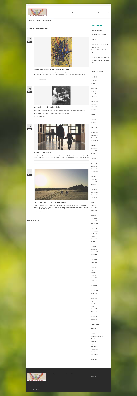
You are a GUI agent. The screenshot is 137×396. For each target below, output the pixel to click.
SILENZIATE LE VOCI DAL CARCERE (99, 5)
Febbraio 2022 (94, 218)
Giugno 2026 (94, 86)
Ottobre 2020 (94, 257)
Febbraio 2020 (94, 277)
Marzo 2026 (93, 93)
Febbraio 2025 (94, 127)
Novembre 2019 (94, 285)
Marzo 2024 (93, 155)
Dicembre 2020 (94, 251)
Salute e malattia (94, 349)
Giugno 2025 (94, 117)
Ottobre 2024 (94, 137)
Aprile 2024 (93, 153)
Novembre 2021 (94, 225)
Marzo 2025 (93, 124)
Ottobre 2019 (94, 288)
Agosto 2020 (94, 262)
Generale (93, 338)
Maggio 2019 (94, 301)
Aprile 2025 (93, 122)
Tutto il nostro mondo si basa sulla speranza (51, 202)
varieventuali (64, 373)
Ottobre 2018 (94, 319)
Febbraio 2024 (94, 158)
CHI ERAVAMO (87, 5)
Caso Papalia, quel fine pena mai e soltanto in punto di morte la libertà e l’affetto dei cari (99, 37)
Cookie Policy (94, 376)
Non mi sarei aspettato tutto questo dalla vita (51, 69)
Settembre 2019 (94, 290)
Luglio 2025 (93, 114)
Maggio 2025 (94, 119)
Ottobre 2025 (94, 106)
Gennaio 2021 (94, 249)
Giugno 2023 (94, 179)
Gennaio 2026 (94, 98)
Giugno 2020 (94, 267)
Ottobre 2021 (94, 228)
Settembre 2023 (94, 171)
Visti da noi (93, 357)
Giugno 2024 (94, 148)
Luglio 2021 (93, 236)
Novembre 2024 (94, 135)
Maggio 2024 (94, 150)
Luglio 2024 (93, 145)
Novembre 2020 (94, 254)
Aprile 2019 (93, 303)
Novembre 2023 (94, 166)
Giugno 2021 (94, 238)
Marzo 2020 (93, 275)
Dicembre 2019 (94, 282)
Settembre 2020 (94, 259)
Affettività (42, 116)
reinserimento (94, 346)
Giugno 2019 (94, 298)
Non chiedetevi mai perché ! (44, 152)
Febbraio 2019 (94, 308)
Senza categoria (94, 351)
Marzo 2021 (93, 244)
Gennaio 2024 (94, 161)
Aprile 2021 (93, 241)
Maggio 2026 (94, 88)
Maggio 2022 (94, 210)
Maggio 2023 (94, 181)
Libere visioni (94, 341)
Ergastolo (93, 333)
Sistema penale (94, 354)
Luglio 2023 (93, 176)
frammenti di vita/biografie (97, 336)
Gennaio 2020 (94, 280)
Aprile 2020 (93, 272)
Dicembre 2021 (94, 223)
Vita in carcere (43, 79)
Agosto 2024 (94, 143)
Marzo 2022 (93, 215)
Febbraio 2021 (94, 246)
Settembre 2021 (94, 231)
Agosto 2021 (94, 233)
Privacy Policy (94, 373)
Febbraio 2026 (94, 96)
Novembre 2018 (94, 316)
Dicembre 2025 (94, 101)
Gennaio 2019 (94, 311)
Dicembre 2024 (94, 132)
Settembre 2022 (94, 200)
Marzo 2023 (93, 184)
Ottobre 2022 (94, 197)
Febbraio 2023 (94, 187)
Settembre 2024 (94, 140)
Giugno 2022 (94, 207)
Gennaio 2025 (94, 130)
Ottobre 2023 (94, 168)
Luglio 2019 (93, 295)
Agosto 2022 (94, 202)
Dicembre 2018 (94, 314)
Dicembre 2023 (94, 163)
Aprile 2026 (93, 91)
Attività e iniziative (95, 331)
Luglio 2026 (93, 83)
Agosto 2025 (94, 111)
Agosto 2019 (94, 293)
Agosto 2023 (94, 174)
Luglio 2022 (93, 205)
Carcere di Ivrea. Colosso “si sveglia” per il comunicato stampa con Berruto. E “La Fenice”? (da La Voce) (100, 44)
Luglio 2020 (93, 264)
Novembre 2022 (94, 194)
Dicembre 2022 (94, 192)
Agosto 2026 (94, 80)
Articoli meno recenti (34, 220)
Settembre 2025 (94, 109)
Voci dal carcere (94, 362)
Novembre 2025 (94, 104)
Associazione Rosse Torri (33, 389)
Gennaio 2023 (94, 189)
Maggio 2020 (94, 270)
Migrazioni (93, 344)
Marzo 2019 (93, 306)
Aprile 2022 (93, 213)
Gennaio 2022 (94, 220)
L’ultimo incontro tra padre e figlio (47, 107)
